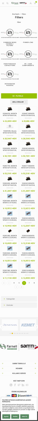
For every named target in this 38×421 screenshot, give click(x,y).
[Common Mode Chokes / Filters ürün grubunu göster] (10, 33)
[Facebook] (15, 385)
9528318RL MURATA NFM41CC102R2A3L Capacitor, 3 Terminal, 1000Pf (9, 273)
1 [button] (10, 333)
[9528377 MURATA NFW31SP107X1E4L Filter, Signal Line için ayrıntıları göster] (28, 161)
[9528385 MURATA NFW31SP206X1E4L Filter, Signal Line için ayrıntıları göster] (28, 144)
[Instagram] (11, 385)
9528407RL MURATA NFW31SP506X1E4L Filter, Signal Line (10, 115)
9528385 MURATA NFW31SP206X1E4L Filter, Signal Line (28, 150)
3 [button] (14, 333)
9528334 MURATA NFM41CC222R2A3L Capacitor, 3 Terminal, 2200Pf (28, 238)
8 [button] (22, 333)
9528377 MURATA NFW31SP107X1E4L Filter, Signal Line (28, 168)
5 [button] (17, 333)
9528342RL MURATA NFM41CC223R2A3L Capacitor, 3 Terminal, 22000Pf (9, 221)
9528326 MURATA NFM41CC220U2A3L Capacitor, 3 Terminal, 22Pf (28, 256)
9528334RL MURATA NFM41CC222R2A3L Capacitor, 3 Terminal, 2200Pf (9, 238)
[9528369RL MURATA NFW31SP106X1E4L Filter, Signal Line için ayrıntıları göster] (10, 179)
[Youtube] (27, 385)
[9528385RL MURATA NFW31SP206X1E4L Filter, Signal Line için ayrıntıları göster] (10, 144)
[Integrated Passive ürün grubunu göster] (10, 75)
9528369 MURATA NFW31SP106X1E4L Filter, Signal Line (28, 185)
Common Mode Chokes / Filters (9, 44)
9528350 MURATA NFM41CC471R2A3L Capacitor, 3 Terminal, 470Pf (28, 203)
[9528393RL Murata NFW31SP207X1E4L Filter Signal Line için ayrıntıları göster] (10, 126)
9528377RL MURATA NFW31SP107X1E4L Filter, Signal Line (10, 168)
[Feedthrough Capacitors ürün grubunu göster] (10, 55)
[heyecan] (19, 385)
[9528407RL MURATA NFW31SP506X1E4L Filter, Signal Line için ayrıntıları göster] (10, 109)
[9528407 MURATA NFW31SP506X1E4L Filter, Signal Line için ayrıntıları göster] (28, 109)
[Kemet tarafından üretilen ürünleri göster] (18, 325)
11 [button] (27, 333)
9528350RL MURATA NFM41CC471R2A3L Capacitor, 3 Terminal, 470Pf (9, 203)
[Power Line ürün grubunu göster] (28, 33)
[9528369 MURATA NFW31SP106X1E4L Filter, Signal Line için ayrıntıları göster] (28, 179)
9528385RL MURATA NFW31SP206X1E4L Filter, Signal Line (10, 150)
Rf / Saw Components (28, 64)
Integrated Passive (10, 84)
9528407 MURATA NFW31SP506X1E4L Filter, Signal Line (28, 115)
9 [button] (24, 333)
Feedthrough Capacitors (10, 64)
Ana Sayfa (15, 14)
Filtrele (19, 96)
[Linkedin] (23, 385)
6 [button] (19, 333)
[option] (18, 325)
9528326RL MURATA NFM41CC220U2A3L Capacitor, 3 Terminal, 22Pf (9, 256)
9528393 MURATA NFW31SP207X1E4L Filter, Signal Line (28, 133)
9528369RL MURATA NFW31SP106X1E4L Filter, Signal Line (10, 185)
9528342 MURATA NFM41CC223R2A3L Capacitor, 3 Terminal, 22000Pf (28, 221)
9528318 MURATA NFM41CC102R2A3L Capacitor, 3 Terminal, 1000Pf (28, 273)
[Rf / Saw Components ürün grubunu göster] (28, 55)
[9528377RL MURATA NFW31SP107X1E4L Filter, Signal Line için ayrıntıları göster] (10, 161)
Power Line (28, 42)
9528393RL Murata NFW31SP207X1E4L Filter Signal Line (10, 133)
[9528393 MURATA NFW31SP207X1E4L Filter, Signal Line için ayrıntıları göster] (28, 126)
